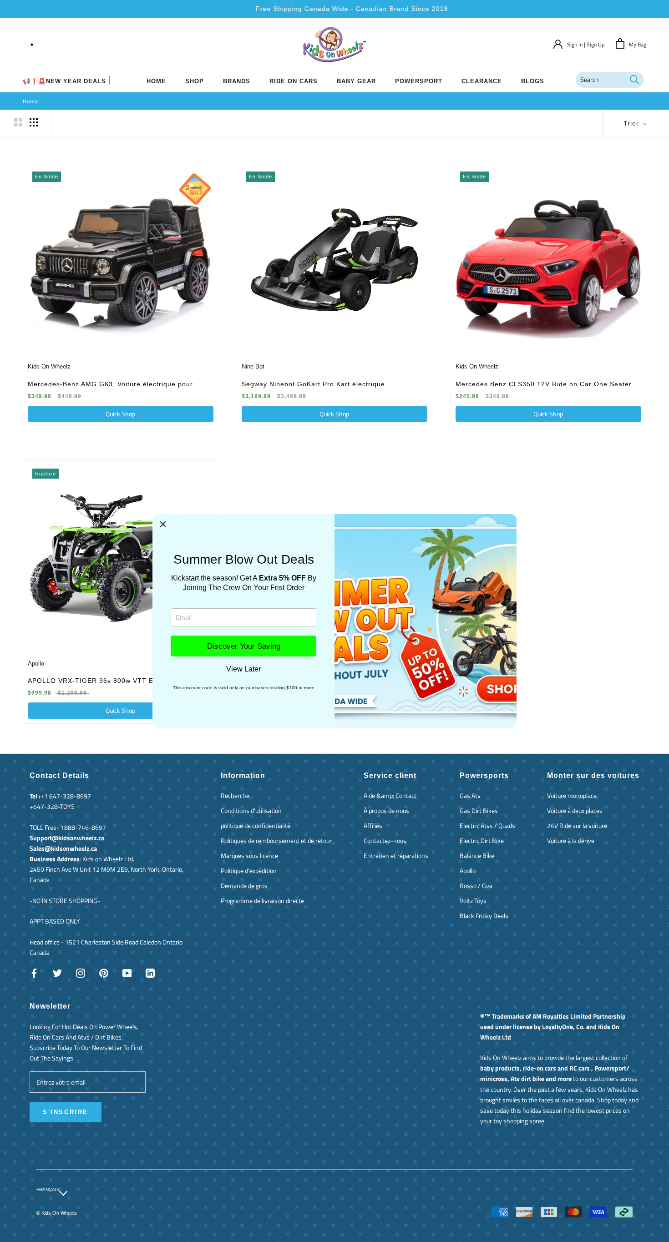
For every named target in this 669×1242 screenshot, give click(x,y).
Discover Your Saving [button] (243, 646)
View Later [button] (243, 669)
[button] (163, 524)
